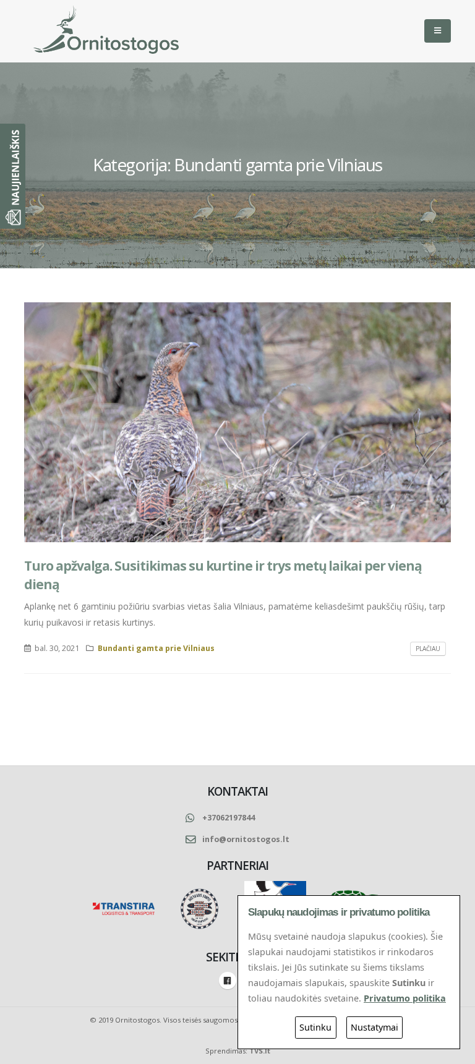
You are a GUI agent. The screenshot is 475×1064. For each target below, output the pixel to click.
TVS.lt (259, 1050)
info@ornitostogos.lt (245, 839)
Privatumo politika (405, 998)
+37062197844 (228, 817)
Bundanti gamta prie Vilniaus (156, 648)
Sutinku (315, 1027)
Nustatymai (374, 1027)
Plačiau (428, 648)
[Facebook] (227, 980)
